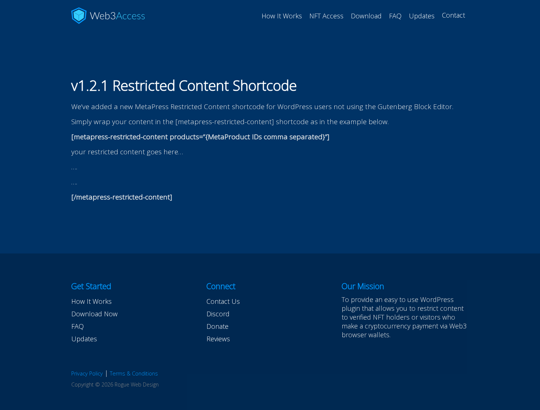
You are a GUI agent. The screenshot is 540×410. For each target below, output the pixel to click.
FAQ (395, 15)
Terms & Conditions (134, 373)
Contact (453, 15)
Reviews (218, 338)
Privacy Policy (87, 373)
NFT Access (326, 15)
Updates (422, 15)
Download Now (94, 313)
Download (366, 15)
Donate (217, 326)
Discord (218, 313)
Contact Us (223, 301)
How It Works (282, 15)
